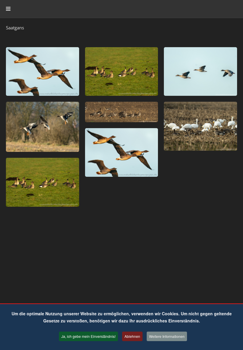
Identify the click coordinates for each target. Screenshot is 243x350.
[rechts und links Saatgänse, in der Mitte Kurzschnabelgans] (200, 71)
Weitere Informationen (167, 336)
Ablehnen (132, 336)
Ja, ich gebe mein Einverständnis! (88, 336)
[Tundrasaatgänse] (42, 71)
